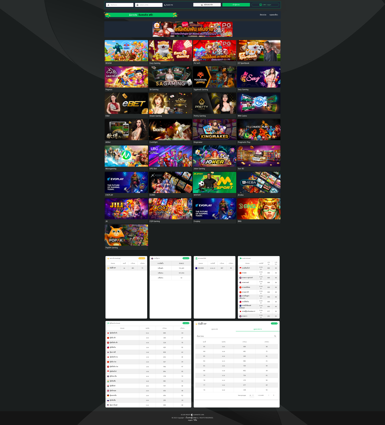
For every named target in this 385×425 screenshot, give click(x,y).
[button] (252, 395)
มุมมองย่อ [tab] (215, 329)
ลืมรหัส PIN (169, 5)
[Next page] (274, 395)
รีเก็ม (195, 420)
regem (190, 420)
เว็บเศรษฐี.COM (190, 418)
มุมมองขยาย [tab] (258, 329)
